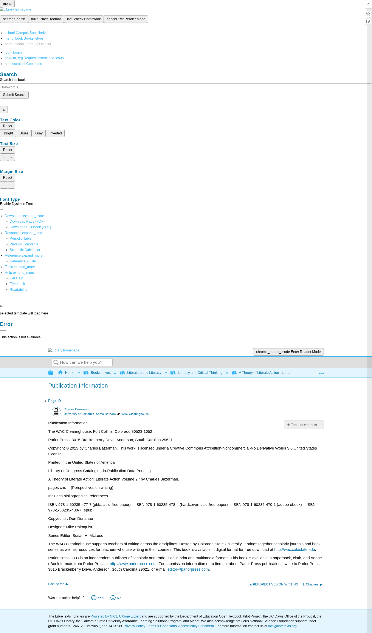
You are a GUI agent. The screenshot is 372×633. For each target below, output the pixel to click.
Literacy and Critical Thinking (200, 372)
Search (56, 362)
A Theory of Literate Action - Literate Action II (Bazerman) (282, 372)
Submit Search (14, 95)
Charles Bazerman (76, 409)
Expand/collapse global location (321, 371)
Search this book (13, 80)
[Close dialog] (3, 330)
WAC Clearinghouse (135, 414)
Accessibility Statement (196, 626)
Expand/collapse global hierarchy (53, 373)
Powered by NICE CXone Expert (116, 616)
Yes (101, 598)
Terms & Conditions (162, 626)
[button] (17, 284)
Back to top (56, 584)
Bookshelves (101, 372)
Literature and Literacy (144, 372)
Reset (7, 126)
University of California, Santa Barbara (90, 414)
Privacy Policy (134, 626)
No (119, 598)
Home (69, 372)
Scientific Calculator (25, 250)
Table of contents (304, 425)
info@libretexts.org (282, 626)
